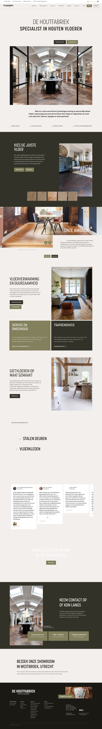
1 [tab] (19, 250)
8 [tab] (35, 250)
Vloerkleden (30, 449)
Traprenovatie (59, 346)
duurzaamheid (16, 307)
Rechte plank (33, 716)
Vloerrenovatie (34, 708)
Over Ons (76, 5)
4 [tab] (26, 250)
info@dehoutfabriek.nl (79, 635)
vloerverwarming (16, 302)
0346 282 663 (69, 713)
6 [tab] (30, 250)
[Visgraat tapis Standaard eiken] (62, 196)
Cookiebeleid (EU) (48, 708)
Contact (96, 5)
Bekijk (22, 442)
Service (52, 5)
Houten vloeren (13, 703)
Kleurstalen (33, 717)
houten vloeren (60, 42)
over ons (47, 256)
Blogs (21, 706)
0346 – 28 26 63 (58, 635)
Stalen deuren (35, 439)
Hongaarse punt (34, 714)
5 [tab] (28, 250)
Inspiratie (69, 5)
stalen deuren (72, 42)
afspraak (54, 256)
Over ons (22, 703)
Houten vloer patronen (35, 703)
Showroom (61, 5)
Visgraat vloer (33, 712)
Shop (84, 5)
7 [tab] (33, 250)
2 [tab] (21, 250)
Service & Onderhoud (48, 703)
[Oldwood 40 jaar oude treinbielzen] (31, 196)
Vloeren (34, 5)
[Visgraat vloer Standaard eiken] (42, 196)
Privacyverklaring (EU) (48, 706)
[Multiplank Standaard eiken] (72, 196)
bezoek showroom (37, 635)
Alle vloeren (19, 169)
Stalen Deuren (43, 5)
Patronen (29, 169)
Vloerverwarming (34, 711)
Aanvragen (51, 562)
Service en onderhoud (20, 346)
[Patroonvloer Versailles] (52, 196)
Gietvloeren (15, 396)
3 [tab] (24, 250)
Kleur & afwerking (34, 706)
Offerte (89, 5)
